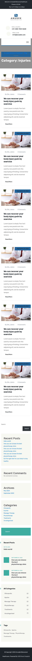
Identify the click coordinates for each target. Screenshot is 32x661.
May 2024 (7, 491)
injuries (14, 630)
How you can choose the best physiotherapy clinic (18, 562)
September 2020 (9, 493)
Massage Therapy (9, 513)
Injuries (6, 510)
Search (3, 424)
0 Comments (22, 94)
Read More (8, 124)
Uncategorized (8, 520)
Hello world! (7, 441)
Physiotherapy (8, 515)
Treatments (7, 518)
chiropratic (7, 630)
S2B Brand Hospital (24, 656)
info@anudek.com (18, 35)
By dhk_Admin (9, 94)
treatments (7, 636)
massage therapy (9, 633)
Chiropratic (7, 508)
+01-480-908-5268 (19, 29)
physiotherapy (20, 633)
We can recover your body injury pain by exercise (13, 101)
